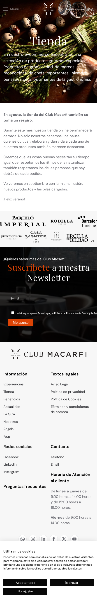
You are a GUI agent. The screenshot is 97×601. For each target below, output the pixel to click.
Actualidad (11, 406)
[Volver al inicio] (48, 9)
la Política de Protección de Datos (70, 313)
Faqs (7, 436)
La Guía (9, 414)
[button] (11, 9)
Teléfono (57, 457)
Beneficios (11, 399)
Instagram (11, 472)
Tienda (8, 391)
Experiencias (13, 384)
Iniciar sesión (75, 9)
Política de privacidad (68, 391)
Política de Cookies (66, 399)
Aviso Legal (44, 313)
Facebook (11, 457)
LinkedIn (10, 464)
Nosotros (10, 421)
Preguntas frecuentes (24, 486)
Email (55, 464)
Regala (8, 429)
